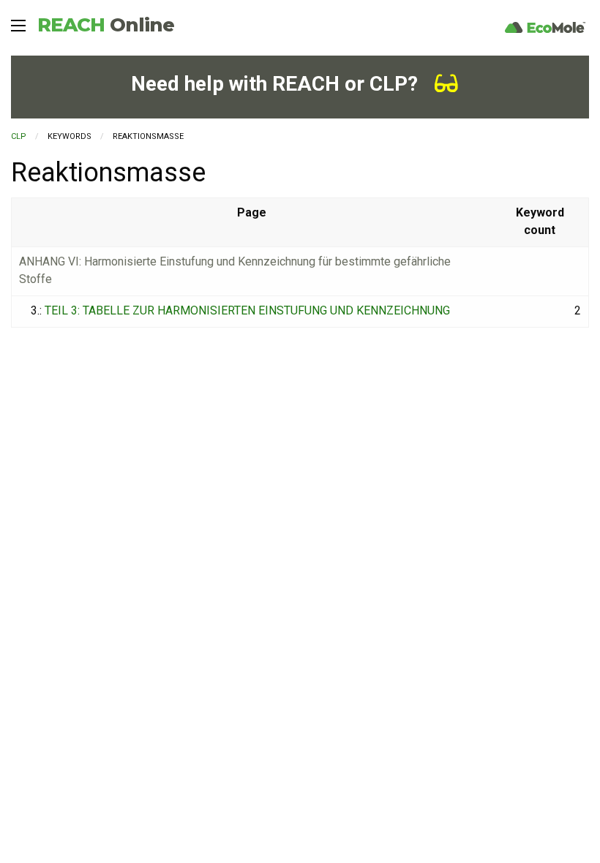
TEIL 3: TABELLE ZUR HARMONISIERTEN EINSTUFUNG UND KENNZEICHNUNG (247, 310)
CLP (18, 136)
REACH (105, 25)
